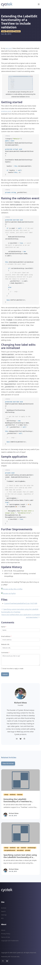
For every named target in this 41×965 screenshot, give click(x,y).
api (18, 847)
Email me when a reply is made (12, 668)
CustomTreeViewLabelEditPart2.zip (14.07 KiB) (20, 603)
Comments (5, 652)
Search (3, 911)
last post (9, 48)
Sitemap (3, 915)
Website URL (5, 644)
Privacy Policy (5, 934)
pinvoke (27, 850)
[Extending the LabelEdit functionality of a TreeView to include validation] (20, 780)
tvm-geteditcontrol (9, 850)
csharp (4, 31)
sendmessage (32, 847)
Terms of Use (5, 937)
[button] (38, 4)
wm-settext (20, 850)
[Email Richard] (16, 738)
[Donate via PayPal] (8, 593)
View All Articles (8, 763)
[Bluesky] (20, 738)
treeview (17, 31)
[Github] (24, 738)
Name (3, 627)
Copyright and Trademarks (10, 941)
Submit (5, 674)
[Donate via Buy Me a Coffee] (11, 589)
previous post (6, 111)
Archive (3, 908)
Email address (6, 636)
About (3, 930)
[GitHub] (3, 961)
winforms (10, 31)
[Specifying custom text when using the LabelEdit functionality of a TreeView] (20, 833)
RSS (2, 918)
